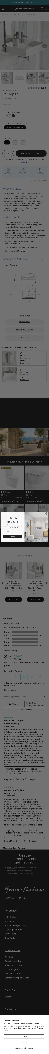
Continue (12, 536)
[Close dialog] (46, 513)
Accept (24, 1036)
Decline (24, 1042)
